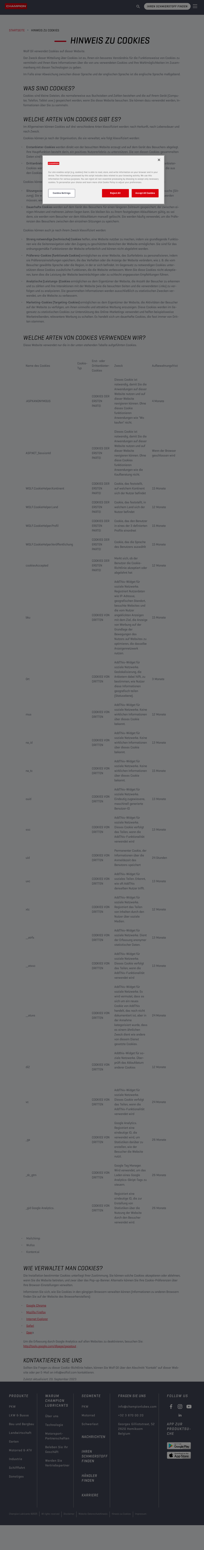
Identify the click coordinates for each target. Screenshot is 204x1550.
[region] (103, 179)
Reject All (115, 193)
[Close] (159, 159)
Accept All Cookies (145, 193)
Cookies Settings (61, 193)
